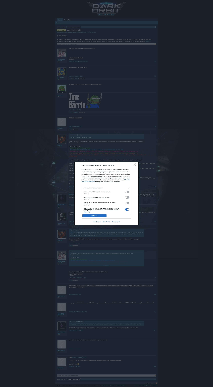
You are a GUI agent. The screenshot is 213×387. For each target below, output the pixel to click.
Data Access (106, 221)
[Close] (135, 165)
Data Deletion (97, 221)
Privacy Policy (116, 221)
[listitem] (106, 188)
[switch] (127, 192)
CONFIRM (94, 215)
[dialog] (106, 193)
